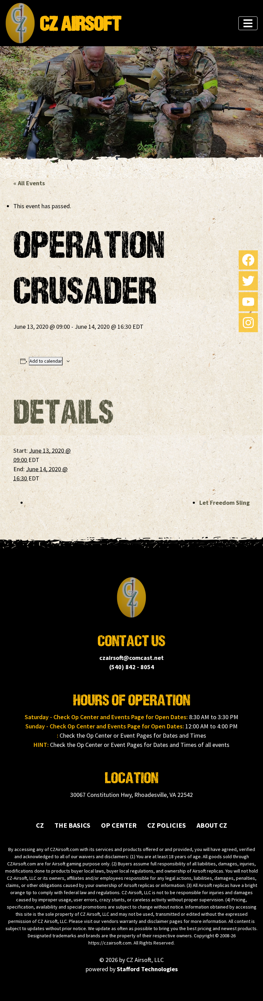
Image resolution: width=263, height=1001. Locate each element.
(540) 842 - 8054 (131, 667)
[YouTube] (248, 301)
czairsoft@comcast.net (131, 658)
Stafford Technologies (147, 969)
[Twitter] (248, 280)
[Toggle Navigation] (248, 23)
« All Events (29, 183)
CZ (40, 825)
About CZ (212, 825)
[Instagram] (248, 322)
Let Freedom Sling (224, 502)
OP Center (119, 825)
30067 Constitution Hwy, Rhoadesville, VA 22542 (131, 795)
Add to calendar (45, 361)
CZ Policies (166, 825)
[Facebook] (248, 260)
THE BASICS (72, 825)
